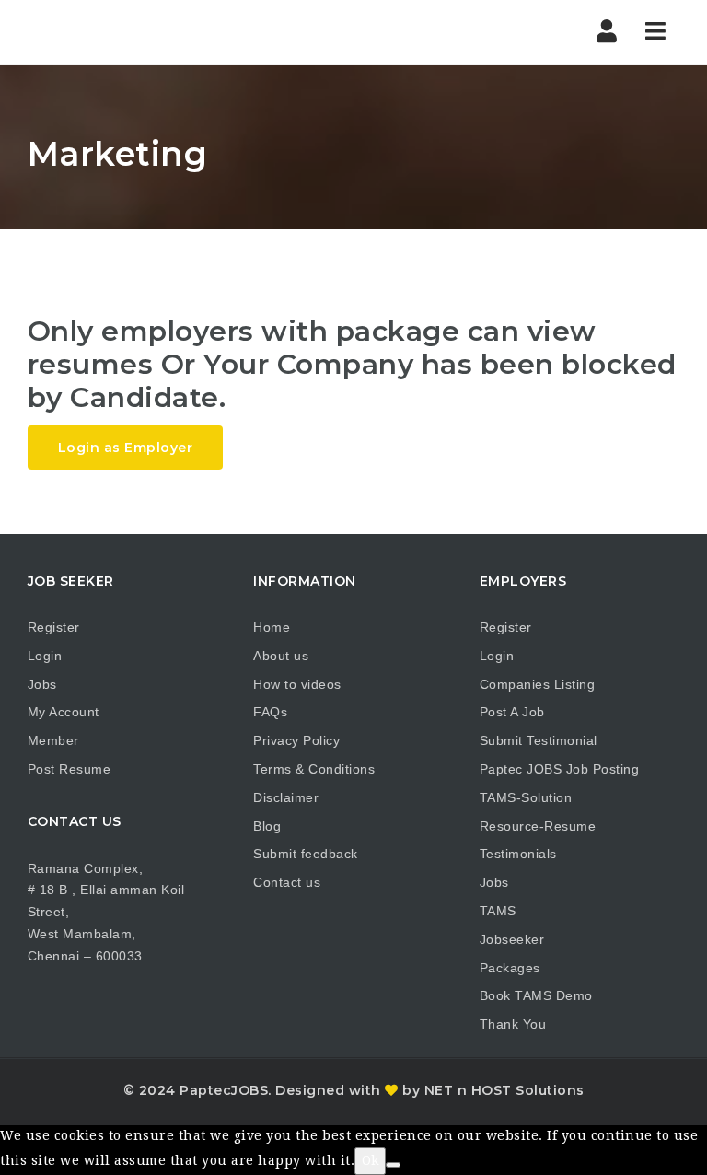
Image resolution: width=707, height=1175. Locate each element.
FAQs (270, 711)
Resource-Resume (538, 826)
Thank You (513, 1024)
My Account (63, 711)
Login (45, 655)
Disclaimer (286, 797)
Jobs (42, 684)
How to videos (297, 684)
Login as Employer (125, 447)
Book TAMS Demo (536, 995)
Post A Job (512, 711)
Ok (370, 1160)
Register (54, 627)
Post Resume (69, 769)
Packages (510, 967)
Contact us (286, 882)
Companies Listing (538, 684)
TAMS (498, 910)
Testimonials (518, 853)
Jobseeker (512, 939)
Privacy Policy (296, 740)
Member (53, 740)
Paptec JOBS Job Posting (560, 769)
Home (271, 627)
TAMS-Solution (526, 797)
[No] (393, 1165)
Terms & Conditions (314, 769)
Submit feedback (305, 853)
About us (280, 655)
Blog (267, 826)
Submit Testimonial (538, 740)
